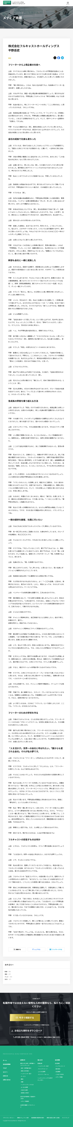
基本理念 (58, 1069)
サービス (23, 1076)
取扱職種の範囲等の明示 (37, 1118)
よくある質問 (24, 1087)
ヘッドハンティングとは (27, 1084)
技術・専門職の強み (26, 1068)
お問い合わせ (6, 1080)
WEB (6, 979)
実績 (22, 1082)
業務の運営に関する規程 (53, 1118)
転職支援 (40, 1063)
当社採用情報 (6, 1064)
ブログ (5, 1068)
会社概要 (58, 1071)
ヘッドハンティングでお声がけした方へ (45, 1079)
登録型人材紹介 (25, 1093)
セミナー (5, 1072)
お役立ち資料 (24, 1090)
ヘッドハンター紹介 (26, 1073)
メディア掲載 (59, 1077)
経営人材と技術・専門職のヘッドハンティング (27, 1064)
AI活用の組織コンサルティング (27, 1106)
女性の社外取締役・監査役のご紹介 (27, 1097)
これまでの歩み (60, 1074)
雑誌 (6, 974)
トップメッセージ (60, 1066)
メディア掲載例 (25, 1101)
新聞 (6, 971)
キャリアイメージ (42, 1069)
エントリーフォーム (43, 1074)
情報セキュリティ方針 (23, 1118)
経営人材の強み (25, 1071)
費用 (22, 1079)
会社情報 (57, 1063)
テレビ (6, 977)
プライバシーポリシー (9, 1118)
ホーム (5, 1060)
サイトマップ (65, 1118)
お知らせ (5, 1076)
